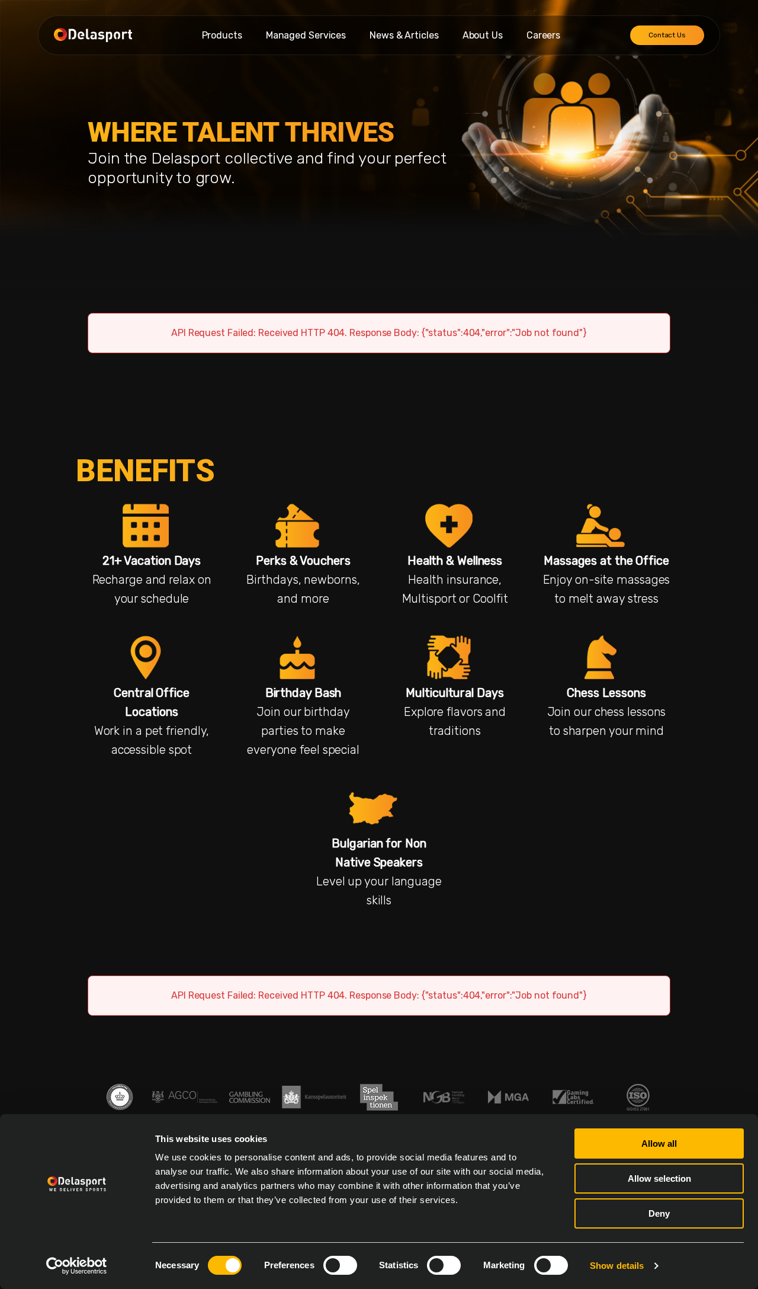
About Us (482, 35)
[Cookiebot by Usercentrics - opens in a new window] (77, 1266)
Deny (659, 1213)
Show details (617, 1266)
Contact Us (667, 35)
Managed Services (306, 35)
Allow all (659, 1143)
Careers (543, 35)
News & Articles (404, 35)
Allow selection (659, 1178)
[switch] (340, 1265)
